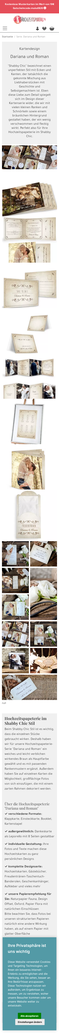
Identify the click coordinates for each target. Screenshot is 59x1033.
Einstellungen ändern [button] (30, 1022)
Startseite (7, 37)
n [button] (37, 28)
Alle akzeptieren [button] (29, 1015)
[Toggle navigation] (5, 28)
